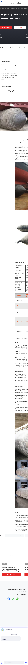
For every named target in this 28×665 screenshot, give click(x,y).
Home (1, 8)
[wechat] (17, 599)
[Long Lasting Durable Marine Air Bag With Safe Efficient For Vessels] (11, 555)
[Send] (26, 662)
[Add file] (2, 662)
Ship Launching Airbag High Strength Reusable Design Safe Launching (10, 569)
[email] (8, 599)
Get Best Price (6, 27)
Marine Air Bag (13, 8)
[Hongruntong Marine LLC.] (4, 1)
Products (6, 8)
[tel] (21, 599)
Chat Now (19, 27)
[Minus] (26, 630)
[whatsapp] (13, 599)
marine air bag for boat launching (14, 535)
